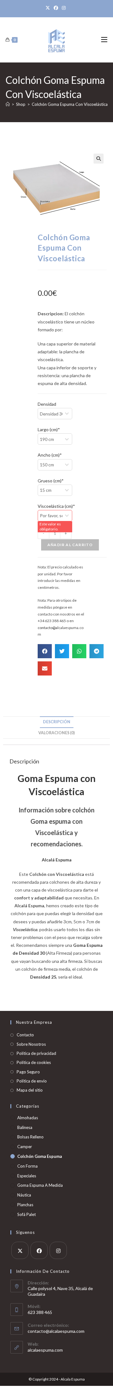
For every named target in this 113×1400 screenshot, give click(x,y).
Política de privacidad (36, 1053)
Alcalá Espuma (57, 859)
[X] (49, 8)
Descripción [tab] (56, 721)
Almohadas (27, 1117)
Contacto (25, 1034)
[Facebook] (56, 8)
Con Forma (27, 1166)
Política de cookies (34, 1062)
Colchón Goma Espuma (39, 1156)
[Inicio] (8, 104)
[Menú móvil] (104, 39)
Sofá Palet (26, 1214)
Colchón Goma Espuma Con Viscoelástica (70, 104)
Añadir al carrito (70, 544)
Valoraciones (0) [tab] (56, 732)
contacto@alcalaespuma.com (56, 1331)
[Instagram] (63, 8)
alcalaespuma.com (45, 1350)
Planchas (25, 1204)
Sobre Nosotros (31, 1044)
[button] (99, 159)
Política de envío (32, 1080)
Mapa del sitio (30, 1090)
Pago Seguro (28, 1071)
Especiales (26, 1175)
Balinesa (24, 1127)
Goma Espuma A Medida (40, 1185)
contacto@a (47, 627)
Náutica (24, 1194)
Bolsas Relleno (30, 1136)
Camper (24, 1146)
